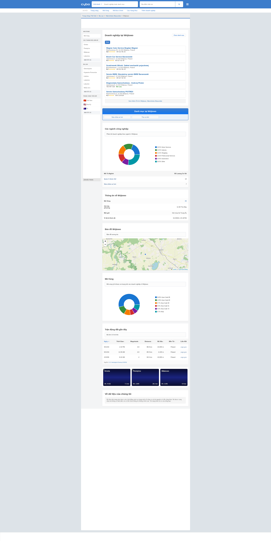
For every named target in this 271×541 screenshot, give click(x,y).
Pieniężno (87, 48)
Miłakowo (87, 52)
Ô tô (107, 42)
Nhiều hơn (87, 88)
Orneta (86, 44)
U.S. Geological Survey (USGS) (118, 362)
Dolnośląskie (88, 68)
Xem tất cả (87, 60)
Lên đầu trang (88, 179)
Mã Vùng (106, 10)
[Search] (179, 4)
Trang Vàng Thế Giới (89, 16)
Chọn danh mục (179, 35)
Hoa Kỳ (87, 104)
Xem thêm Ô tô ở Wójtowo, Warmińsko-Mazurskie (145, 101)
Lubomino (87, 56)
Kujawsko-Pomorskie (90, 72)
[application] (129, 154)
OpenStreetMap (183, 269)
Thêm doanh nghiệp (148, 10)
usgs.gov (184, 347)
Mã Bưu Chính (118, 10)
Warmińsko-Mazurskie (113, 16)
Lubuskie (86, 84)
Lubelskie (87, 80)
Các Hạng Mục (132, 10)
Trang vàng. (95, 10)
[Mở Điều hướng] (187, 4)
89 (186, 201)
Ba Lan (101, 16)
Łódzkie (86, 76)
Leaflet (174, 269)
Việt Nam (87, 100)
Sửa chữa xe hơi (117, 117)
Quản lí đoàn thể (110, 179)
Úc (85, 108)
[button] (105, 241)
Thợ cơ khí (145, 117)
